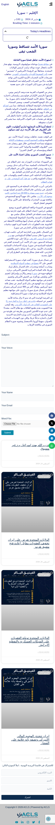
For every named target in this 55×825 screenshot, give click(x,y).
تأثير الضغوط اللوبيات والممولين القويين (30, 74)
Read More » (43, 456)
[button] (51, 4)
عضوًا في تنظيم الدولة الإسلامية (25, 263)
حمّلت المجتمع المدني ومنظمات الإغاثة (26, 140)
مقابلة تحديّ (43, 64)
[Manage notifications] (48, 819)
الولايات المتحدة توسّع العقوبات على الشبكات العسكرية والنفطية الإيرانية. (29, 641)
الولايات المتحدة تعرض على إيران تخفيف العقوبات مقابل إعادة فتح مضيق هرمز (28, 543)
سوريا (34, 273)
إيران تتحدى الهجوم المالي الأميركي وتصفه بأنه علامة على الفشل (30, 739)
